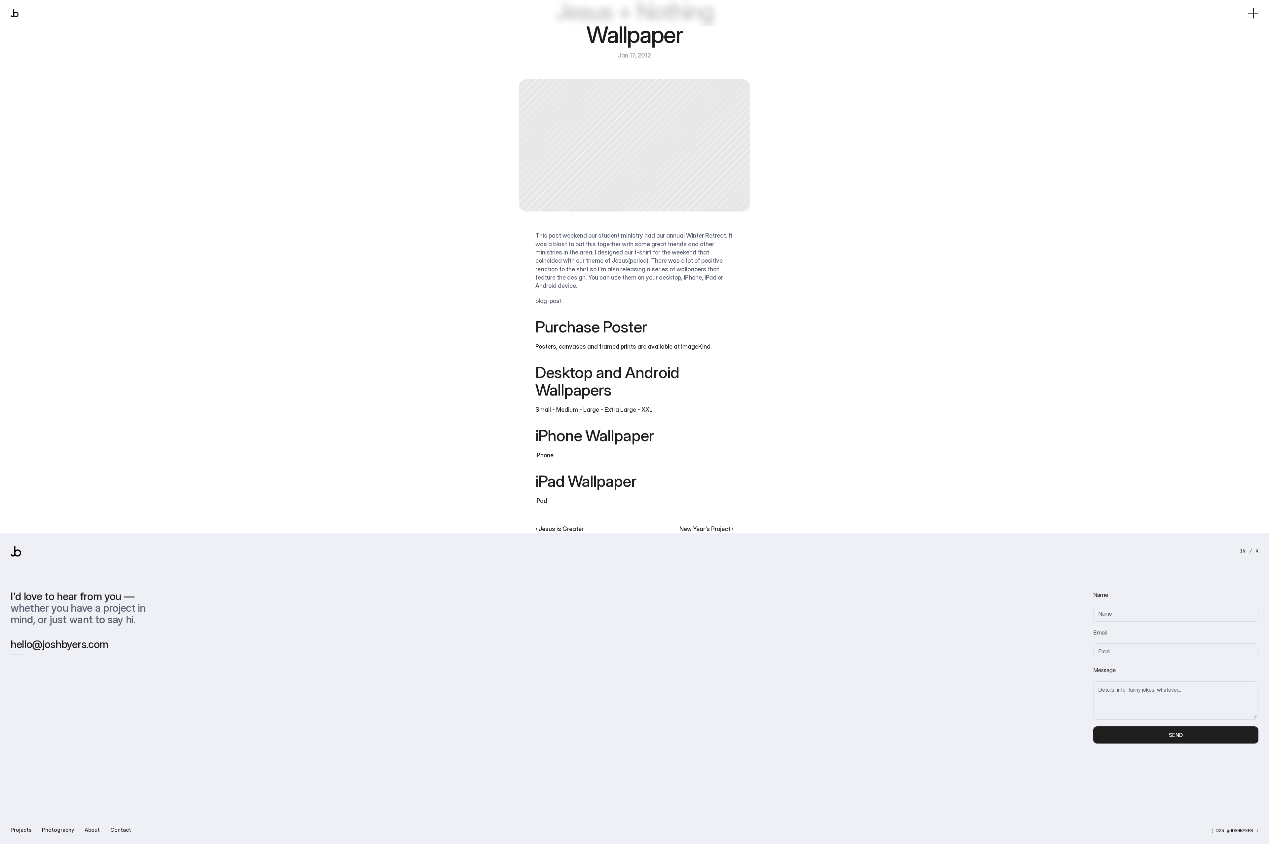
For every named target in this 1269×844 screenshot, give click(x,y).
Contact (120, 829)
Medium (567, 409)
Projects (21, 829)
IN (1242, 551)
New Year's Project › (706, 528)
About (92, 829)
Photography (58, 829)
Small (543, 409)
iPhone (544, 455)
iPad (541, 500)
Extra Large (620, 409)
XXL (647, 409)
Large (591, 409)
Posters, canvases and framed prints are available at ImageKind (623, 346)
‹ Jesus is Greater (559, 528)
